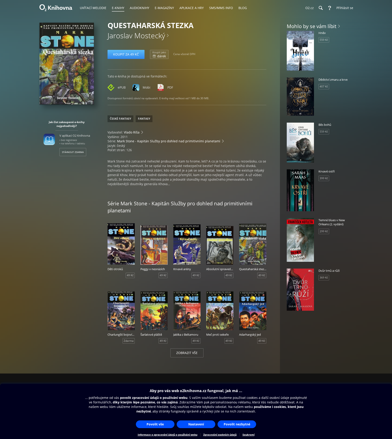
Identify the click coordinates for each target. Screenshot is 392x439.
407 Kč (324, 86)
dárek (159, 54)
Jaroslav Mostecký (136, 35)
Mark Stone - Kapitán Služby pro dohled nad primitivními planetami (168, 141)
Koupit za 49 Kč (126, 54)
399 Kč (324, 178)
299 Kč (324, 231)
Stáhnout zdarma (73, 152)
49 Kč (130, 275)
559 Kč (324, 40)
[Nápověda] (329, 8)
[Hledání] (320, 8)
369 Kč (324, 277)
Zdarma (129, 341)
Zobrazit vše (187, 353)
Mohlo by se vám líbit (311, 26)
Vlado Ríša (132, 132)
